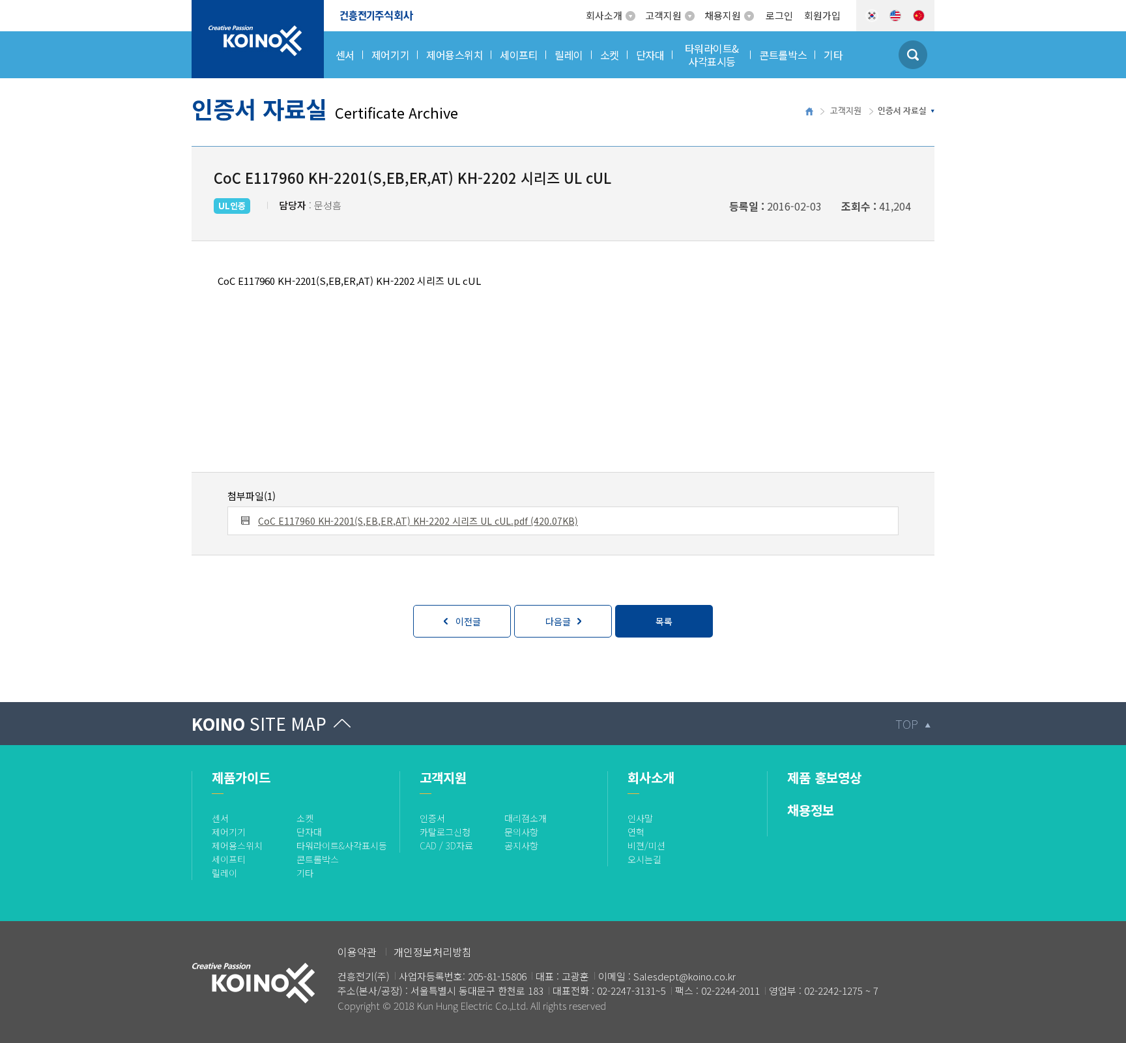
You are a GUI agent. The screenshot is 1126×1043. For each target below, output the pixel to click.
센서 (220, 818)
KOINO (259, 723)
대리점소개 (525, 818)
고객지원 (663, 15)
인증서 (432, 818)
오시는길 (644, 859)
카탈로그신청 (445, 831)
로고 (201, 8)
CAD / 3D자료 (446, 845)
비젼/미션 (646, 845)
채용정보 (810, 810)
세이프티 (229, 859)
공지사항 (521, 845)
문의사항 (521, 831)
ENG (895, 15)
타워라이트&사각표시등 (341, 845)
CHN (918, 15)
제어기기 (229, 831)
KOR (871, 15)
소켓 (304, 818)
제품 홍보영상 (824, 777)
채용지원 (722, 15)
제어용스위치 (237, 845)
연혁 (636, 831)
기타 (304, 872)
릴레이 (224, 872)
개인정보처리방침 (433, 952)
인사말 (640, 818)
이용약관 (357, 952)
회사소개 (604, 15)
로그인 (779, 15)
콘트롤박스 (317, 859)
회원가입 (822, 15)
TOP (906, 723)
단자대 (309, 831)
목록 (664, 621)
